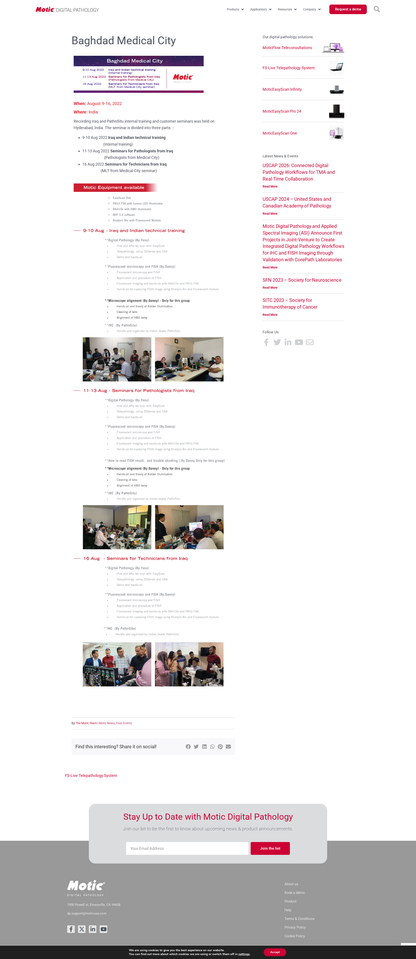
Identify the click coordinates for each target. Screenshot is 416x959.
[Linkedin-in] (92, 929)
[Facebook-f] (71, 929)
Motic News (107, 723)
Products (233, 9)
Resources (285, 9)
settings (244, 954)
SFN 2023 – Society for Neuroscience (302, 280)
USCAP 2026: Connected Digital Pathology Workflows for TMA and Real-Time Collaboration (299, 172)
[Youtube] (103, 929)
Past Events (124, 723)
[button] (376, 9)
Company (309, 9)
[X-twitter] (82, 929)
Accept (275, 952)
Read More (270, 186)
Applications (258, 9)
